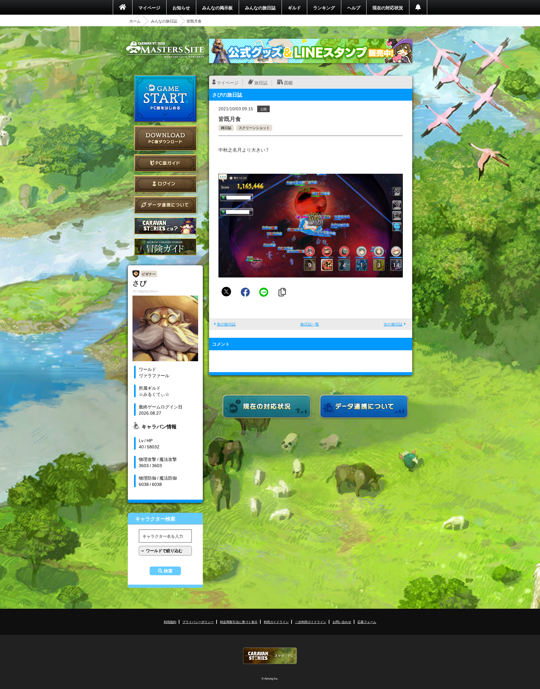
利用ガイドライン (276, 621)
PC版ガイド (165, 163)
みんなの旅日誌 (260, 7)
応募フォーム (367, 621)
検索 (168, 571)
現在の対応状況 (387, 7)
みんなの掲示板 (217, 7)
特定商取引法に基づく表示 (239, 621)
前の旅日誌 (226, 324)
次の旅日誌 (393, 324)
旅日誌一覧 (309, 324)
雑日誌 (226, 127)
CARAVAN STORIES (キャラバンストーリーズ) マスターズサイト (165, 50)
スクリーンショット (254, 127)
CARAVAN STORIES (270, 655)
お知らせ (181, 7)
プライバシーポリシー (198, 621)
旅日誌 (261, 82)
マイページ (149, 7)
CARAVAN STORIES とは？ (165, 225)
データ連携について (165, 204)
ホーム (135, 21)
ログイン (165, 183)
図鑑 (288, 82)
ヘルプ (353, 7)
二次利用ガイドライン (310, 621)
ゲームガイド (165, 246)
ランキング (324, 7)
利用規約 (170, 621)
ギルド (294, 7)
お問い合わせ (341, 621)
